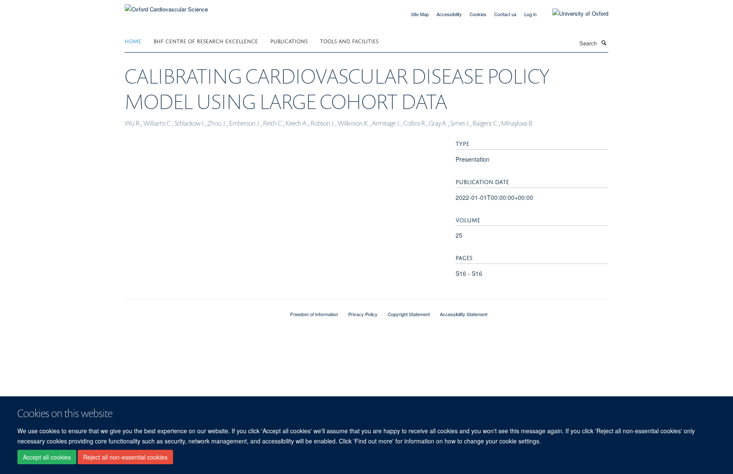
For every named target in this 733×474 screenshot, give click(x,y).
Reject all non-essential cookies (125, 457)
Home (133, 40)
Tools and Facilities (349, 40)
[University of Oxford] (574, 13)
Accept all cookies (47, 457)
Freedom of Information (314, 314)
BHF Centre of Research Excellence (206, 40)
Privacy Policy (363, 314)
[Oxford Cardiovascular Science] (166, 6)
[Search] (603, 42)
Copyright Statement (409, 314)
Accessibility (449, 14)
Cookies (478, 14)
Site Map (420, 14)
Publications (289, 40)
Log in (530, 14)
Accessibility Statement (463, 314)
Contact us (505, 14)
